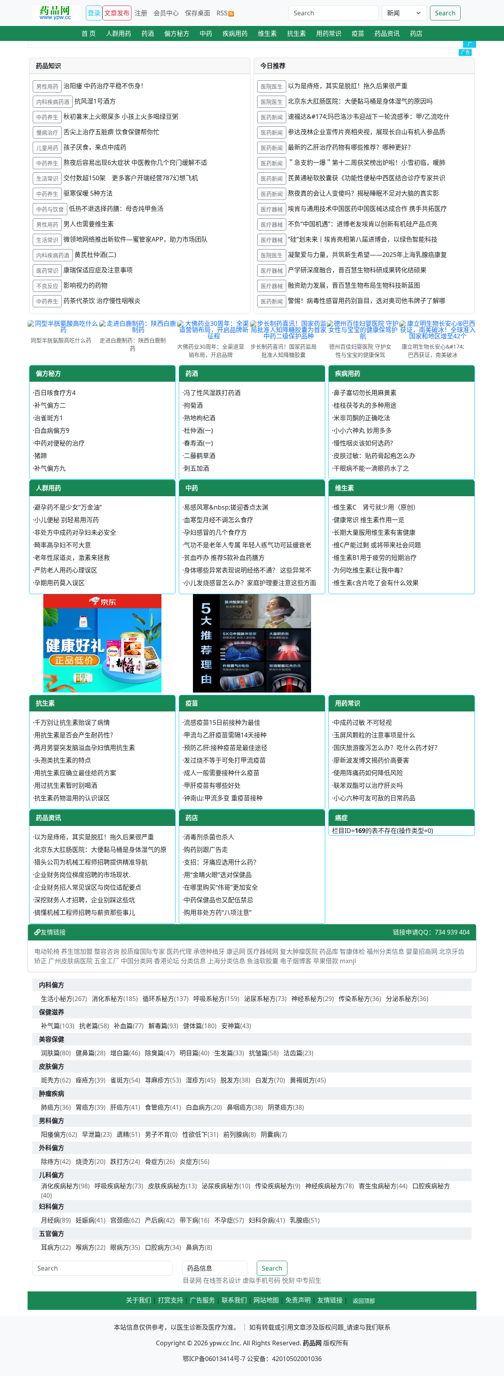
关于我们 (138, 1300)
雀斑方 (119, 1080)
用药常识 (347, 703)
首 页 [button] (89, 33)
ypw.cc (219, 1343)
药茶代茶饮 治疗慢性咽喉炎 (102, 300)
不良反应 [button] (47, 286)
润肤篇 (50, 1053)
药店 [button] (416, 33)
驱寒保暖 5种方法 (88, 193)
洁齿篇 (293, 1053)
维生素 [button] (267, 33)
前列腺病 (235, 1134)
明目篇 (189, 1053)
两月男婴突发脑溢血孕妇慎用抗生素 (84, 747)
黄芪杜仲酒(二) (95, 254)
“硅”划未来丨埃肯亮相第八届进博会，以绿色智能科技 (362, 239)
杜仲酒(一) (198, 430)
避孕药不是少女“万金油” (68, 507)
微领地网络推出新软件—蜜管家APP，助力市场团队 (135, 239)
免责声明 (298, 1300)
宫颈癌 (119, 1220)
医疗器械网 (262, 951)
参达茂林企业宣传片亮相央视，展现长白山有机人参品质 (366, 131)
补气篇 (50, 1025)
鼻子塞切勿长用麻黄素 (365, 392)
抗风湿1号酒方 (95, 101)
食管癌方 (157, 1107)
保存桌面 (197, 13)
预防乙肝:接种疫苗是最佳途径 (225, 747)
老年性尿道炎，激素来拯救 (72, 557)
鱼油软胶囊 (262, 961)
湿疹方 (195, 1080)
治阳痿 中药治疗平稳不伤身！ (105, 85)
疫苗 (191, 703)
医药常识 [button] (47, 270)
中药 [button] (206, 33)
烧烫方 (85, 1161)
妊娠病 (85, 1220)
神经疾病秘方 (324, 1186)
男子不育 (157, 1134)
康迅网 (235, 951)
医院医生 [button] (272, 86)
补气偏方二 (50, 405)
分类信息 (193, 961)
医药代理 (179, 951)
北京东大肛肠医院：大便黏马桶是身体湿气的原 (100, 849)
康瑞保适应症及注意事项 (98, 270)
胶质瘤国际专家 (143, 951)
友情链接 (53, 932)
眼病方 (119, 1247)
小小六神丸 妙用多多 (363, 430)
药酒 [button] (147, 33)
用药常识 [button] (328, 33)
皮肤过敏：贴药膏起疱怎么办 (374, 455)
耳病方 (50, 1247)
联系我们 (234, 1300)
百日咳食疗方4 (55, 392)
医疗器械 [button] (272, 209)
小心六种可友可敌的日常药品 (374, 798)
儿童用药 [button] (47, 147)
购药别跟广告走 (206, 849)
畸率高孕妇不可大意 (62, 545)
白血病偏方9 (51, 430)
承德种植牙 (209, 951)
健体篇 (192, 1025)
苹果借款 (325, 961)
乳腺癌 (299, 1220)
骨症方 (154, 1161)
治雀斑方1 (48, 418)
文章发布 (117, 13)
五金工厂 (106, 961)
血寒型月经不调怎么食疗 (218, 519)
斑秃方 (50, 1080)
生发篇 (223, 1053)
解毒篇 (157, 1025)
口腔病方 (157, 1247)
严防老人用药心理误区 (65, 570)
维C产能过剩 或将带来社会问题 (377, 545)
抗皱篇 (258, 1053)
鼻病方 (195, 1247)
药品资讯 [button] (387, 33)
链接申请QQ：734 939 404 (431, 932)
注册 (141, 13)
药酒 (191, 373)
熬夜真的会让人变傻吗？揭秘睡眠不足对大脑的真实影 (363, 193)
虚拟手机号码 (261, 1280)
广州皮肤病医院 (70, 961)
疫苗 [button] (358, 33)
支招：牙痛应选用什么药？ (221, 862)
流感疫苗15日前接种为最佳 (222, 722)
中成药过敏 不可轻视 (363, 722)
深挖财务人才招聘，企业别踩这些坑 (84, 900)
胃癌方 (85, 1107)
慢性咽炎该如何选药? (363, 443)
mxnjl (348, 961)
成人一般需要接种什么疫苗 (221, 772)
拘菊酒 (193, 405)
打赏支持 (170, 1300)
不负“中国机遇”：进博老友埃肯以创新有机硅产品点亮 (362, 224)
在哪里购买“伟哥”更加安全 (221, 887)
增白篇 (119, 1053)
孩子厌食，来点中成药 (94, 147)
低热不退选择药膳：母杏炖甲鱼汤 (116, 208)
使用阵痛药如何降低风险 (368, 772)
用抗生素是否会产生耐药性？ (75, 735)
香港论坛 (166, 961)
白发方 (264, 1080)
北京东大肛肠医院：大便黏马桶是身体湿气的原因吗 (360, 101)
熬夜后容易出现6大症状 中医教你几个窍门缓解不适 (135, 162)
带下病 (189, 1220)
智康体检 (352, 951)
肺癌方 (50, 1107)
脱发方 (229, 1080)
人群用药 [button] (118, 33)
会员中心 (166, 13)
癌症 (341, 817)
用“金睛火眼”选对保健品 (218, 874)
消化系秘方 (107, 998)
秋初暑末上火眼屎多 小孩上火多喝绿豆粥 (120, 116)
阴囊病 (270, 1134)
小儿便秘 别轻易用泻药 (66, 519)
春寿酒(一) (198, 443)
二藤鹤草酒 (199, 455)
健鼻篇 (85, 1053)
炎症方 (189, 1161)
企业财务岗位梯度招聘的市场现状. (82, 874)
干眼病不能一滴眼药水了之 (371, 468)
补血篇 (123, 1025)
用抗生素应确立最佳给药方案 (75, 772)
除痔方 (50, 1161)
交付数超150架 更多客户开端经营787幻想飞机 (130, 178)
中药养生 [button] (47, 117)
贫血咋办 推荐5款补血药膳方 (224, 557)
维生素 (344, 488)
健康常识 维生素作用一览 (369, 519)
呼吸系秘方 (209, 998)
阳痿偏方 (53, 1134)
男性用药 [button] (47, 86)
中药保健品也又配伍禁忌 (218, 900)
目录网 (192, 1280)
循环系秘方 (158, 998)
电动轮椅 (46, 951)
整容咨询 (106, 951)
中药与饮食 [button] (50, 209)
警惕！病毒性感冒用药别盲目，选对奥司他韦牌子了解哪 (366, 300)
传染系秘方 (354, 998)
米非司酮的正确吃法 (362, 418)
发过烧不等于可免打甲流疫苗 (225, 760)
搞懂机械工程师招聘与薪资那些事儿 (84, 912)
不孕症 (223, 1220)
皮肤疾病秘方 (167, 1186)
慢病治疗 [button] (47, 132)
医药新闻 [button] (272, 117)
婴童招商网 (421, 951)
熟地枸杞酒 (199, 418)
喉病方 (85, 1247)
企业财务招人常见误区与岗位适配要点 (87, 887)
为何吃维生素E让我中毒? (368, 570)
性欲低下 (195, 1134)
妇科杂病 (261, 1220)
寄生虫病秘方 (378, 1186)
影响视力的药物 (85, 285)
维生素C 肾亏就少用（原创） (376, 507)
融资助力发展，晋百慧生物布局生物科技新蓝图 (354, 285)
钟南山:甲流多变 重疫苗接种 (223, 798)
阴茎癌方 (280, 1107)
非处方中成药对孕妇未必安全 (75, 532)
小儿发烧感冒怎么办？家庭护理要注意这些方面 (250, 582)
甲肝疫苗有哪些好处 (212, 785)
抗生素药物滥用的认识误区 (72, 798)
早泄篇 (91, 1134)
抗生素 (45, 703)
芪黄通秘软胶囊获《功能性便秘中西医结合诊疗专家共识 (366, 178)
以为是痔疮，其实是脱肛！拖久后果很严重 (348, 85)
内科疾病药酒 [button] (52, 101)
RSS (222, 13)
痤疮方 (85, 1080)
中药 (191, 488)
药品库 (328, 951)
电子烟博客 (295, 961)
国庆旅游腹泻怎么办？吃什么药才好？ (387, 747)
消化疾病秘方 (60, 1186)
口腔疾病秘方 (431, 1186)
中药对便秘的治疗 (59, 443)
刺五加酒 (196, 468)
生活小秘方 (56, 998)
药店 (191, 817)
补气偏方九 (50, 468)
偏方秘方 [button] (176, 33)
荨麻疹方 (157, 1080)
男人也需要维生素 (88, 224)
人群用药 (48, 488)
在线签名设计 (222, 1280)
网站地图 (266, 1300)
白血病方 (198, 1107)
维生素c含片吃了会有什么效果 (376, 582)
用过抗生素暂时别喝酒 (65, 785)
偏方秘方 (48, 373)
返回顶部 (364, 1300)
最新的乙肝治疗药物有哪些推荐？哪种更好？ (351, 147)
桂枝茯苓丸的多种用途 (365, 405)
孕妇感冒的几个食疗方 (215, 532)
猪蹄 (40, 455)
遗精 (123, 1134)
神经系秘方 (307, 998)
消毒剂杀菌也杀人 (209, 837)
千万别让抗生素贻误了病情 (72, 722)
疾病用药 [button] (235, 33)
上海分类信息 (226, 961)
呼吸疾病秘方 (113, 1186)
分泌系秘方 (401, 998)
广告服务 (202, 1300)
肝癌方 (119, 1107)
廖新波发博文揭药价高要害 (371, 760)
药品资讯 (48, 817)
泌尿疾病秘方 (220, 1186)
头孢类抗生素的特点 (62, 760)
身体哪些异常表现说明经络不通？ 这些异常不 (247, 570)
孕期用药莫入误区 (59, 582)
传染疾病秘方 (274, 1186)
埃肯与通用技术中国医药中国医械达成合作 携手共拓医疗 (367, 208)
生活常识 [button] (47, 178)
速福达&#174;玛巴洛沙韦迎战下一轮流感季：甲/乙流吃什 (369, 116)
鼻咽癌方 (239, 1107)
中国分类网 (136, 961)
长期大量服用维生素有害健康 (374, 532)
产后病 (154, 1220)
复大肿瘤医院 (299, 951)
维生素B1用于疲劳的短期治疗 (375, 557)
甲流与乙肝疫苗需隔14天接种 (225, 735)
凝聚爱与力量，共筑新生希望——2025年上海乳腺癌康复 (367, 254)
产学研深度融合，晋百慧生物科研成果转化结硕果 (357, 270)
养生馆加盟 (77, 951)
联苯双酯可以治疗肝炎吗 (368, 785)
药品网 (312, 1343)
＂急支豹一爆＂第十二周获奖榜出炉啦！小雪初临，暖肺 (366, 162)
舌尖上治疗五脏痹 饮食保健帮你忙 (111, 131)
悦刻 (288, 1280)
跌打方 (119, 1161)
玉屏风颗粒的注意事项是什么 (374, 735)
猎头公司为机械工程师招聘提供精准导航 (91, 862)
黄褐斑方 (302, 1080)
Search (445, 13)
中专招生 (308, 1280)
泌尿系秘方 (260, 998)
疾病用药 (347, 373)
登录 (94, 13)
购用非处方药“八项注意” (218, 912)
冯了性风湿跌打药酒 (212, 392)
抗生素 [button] (296, 33)
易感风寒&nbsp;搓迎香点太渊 (226, 507)
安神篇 (230, 1025)
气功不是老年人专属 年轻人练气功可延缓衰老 (247, 545)
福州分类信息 (385, 951)
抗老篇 (88, 1025)
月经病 (50, 1220)
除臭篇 (154, 1053)
